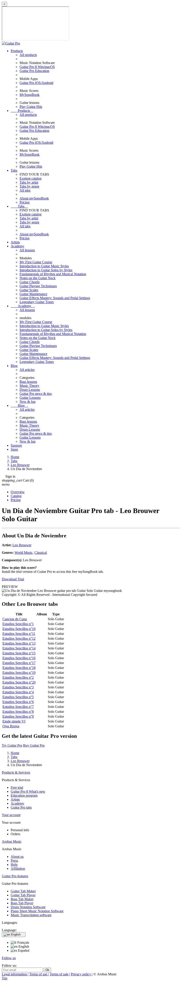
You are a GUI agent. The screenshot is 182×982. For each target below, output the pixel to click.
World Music (23, 552)
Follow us (9, 958)
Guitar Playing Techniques (38, 286)
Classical (40, 552)
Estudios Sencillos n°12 (19, 638)
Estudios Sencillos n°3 (18, 687)
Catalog (16, 496)
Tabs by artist (29, 182)
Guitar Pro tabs (21, 807)
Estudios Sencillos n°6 (18, 702)
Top (4, 978)
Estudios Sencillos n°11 (18, 633)
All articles (27, 370)
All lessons (27, 250)
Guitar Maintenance (33, 294)
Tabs (14, 170)
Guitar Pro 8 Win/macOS (37, 67)
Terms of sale (59, 974)
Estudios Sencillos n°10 (19, 629)
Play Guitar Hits (31, 106)
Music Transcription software (31, 915)
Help (14, 864)
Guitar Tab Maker (23, 891)
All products (28, 55)
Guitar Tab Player (23, 895)
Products (17, 51)
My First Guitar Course (36, 262)
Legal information (15, 974)
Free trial (17, 787)
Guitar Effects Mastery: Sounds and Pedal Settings (55, 298)
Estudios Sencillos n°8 (18, 711)
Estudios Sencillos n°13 (19, 643)
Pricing (25, 202)
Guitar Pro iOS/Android (36, 83)
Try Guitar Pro (12, 745)
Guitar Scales (29, 290)
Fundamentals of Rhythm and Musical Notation (53, 274)
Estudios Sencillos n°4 (18, 692)
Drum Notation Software (28, 907)
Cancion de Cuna (14, 619)
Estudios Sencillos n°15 (19, 653)
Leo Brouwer (21, 545)
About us (17, 856)
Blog (14, 366)
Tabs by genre (29, 186)
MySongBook (30, 95)
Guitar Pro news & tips (36, 393)
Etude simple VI (13, 721)
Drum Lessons (30, 389)
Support (16, 445)
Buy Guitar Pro (34, 745)
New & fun (28, 401)
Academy (17, 246)
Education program (24, 795)
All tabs (25, 190)
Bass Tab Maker (22, 899)
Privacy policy (81, 974)
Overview (18, 492)
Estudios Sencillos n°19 (19, 672)
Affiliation (18, 868)
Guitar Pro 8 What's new (28, 791)
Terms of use (38, 974)
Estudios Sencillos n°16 (19, 658)
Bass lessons (28, 382)
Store (14, 449)
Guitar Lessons (30, 397)
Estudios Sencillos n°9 (18, 716)
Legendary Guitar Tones (37, 302)
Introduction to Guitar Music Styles (44, 266)
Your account (11, 815)
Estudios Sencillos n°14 (19, 648)
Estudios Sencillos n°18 (19, 668)
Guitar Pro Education (34, 71)
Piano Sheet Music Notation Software (37, 911)
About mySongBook (34, 198)
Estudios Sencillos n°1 (18, 624)
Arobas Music (12, 841)
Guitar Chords (30, 282)
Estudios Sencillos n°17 (19, 663)
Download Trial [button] (13, 579)
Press (14, 860)
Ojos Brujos (10, 726)
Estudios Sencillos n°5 (18, 697)
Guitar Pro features (15, 876)
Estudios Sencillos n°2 (18, 677)
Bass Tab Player (22, 903)
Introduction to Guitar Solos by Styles (46, 270)
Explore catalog (31, 178)
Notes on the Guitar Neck (37, 278)
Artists (15, 242)
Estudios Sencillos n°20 (19, 682)
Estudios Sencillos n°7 (18, 707)
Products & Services (16, 772)
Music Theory (29, 385)
